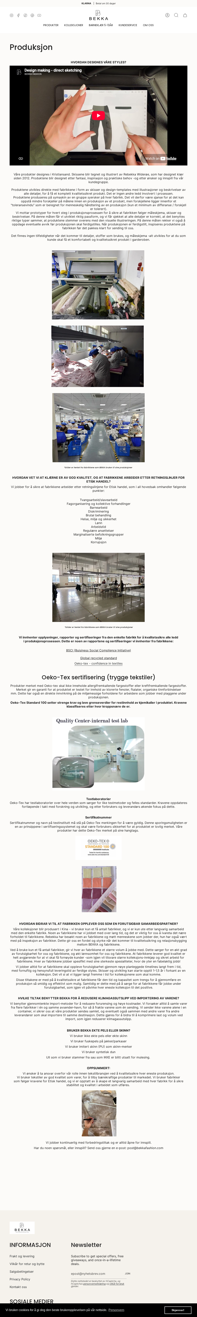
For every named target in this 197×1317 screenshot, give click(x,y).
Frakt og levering (22, 1256)
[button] (50, 25)
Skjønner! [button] (178, 1310)
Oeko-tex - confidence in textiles (98, 663)
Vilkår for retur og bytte (27, 1264)
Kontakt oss (18, 1287)
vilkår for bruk (116, 1283)
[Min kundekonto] (167, 15)
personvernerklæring (94, 1283)
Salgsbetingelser (22, 1271)
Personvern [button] (116, 1310)
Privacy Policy (20, 1279)
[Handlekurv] (185, 15)
